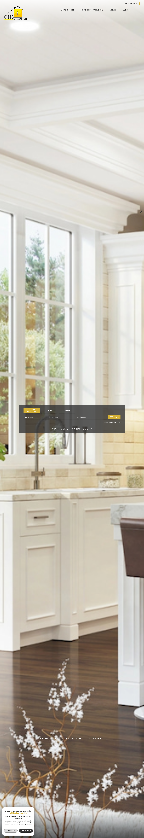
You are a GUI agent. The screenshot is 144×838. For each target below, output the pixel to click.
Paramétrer (11, 831)
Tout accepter (26, 831)
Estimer (67, 411)
